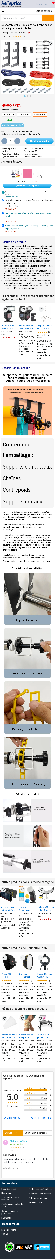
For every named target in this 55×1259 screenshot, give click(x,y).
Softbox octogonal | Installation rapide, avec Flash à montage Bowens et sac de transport (27, 975)
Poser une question (42, 1117)
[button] (51, 4)
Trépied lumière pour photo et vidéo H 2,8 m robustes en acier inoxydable (45, 327)
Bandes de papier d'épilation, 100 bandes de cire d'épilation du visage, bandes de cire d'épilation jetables (9, 1036)
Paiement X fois (36, 1202)
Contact (5, 1234)
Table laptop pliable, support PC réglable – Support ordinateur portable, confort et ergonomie (45, 1036)
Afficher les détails (12, 197)
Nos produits (7, 1193)
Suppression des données (40, 1193)
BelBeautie (10, 1041)
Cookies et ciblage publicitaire (9, 1212)
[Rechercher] (48, 18)
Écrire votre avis (14, 1117)
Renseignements (8, 1230)
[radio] (8, 114)
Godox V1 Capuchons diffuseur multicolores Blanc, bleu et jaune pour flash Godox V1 (28, 909)
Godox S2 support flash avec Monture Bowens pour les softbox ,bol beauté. (45, 975)
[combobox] (20, 18)
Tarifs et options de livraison (10, 1198)
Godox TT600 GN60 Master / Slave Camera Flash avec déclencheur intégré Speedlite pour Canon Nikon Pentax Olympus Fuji (9, 327)
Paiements (6, 1218)
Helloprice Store (18, 32)
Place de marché (8, 1189)
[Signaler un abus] (29, 33)
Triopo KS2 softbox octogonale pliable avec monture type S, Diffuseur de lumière (8, 975)
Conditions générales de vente (12, 1205)
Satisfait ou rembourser (39, 1198)
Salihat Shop (28, 1041)
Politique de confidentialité (41, 1189)
